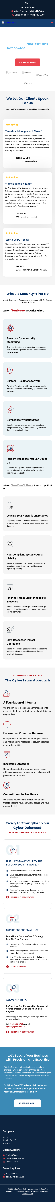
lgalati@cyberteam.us (15, 1158)
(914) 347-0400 (12, 1155)
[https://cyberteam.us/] (9, 22)
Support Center (12, 1162)
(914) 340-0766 (12, 1174)
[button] (52, 22)
